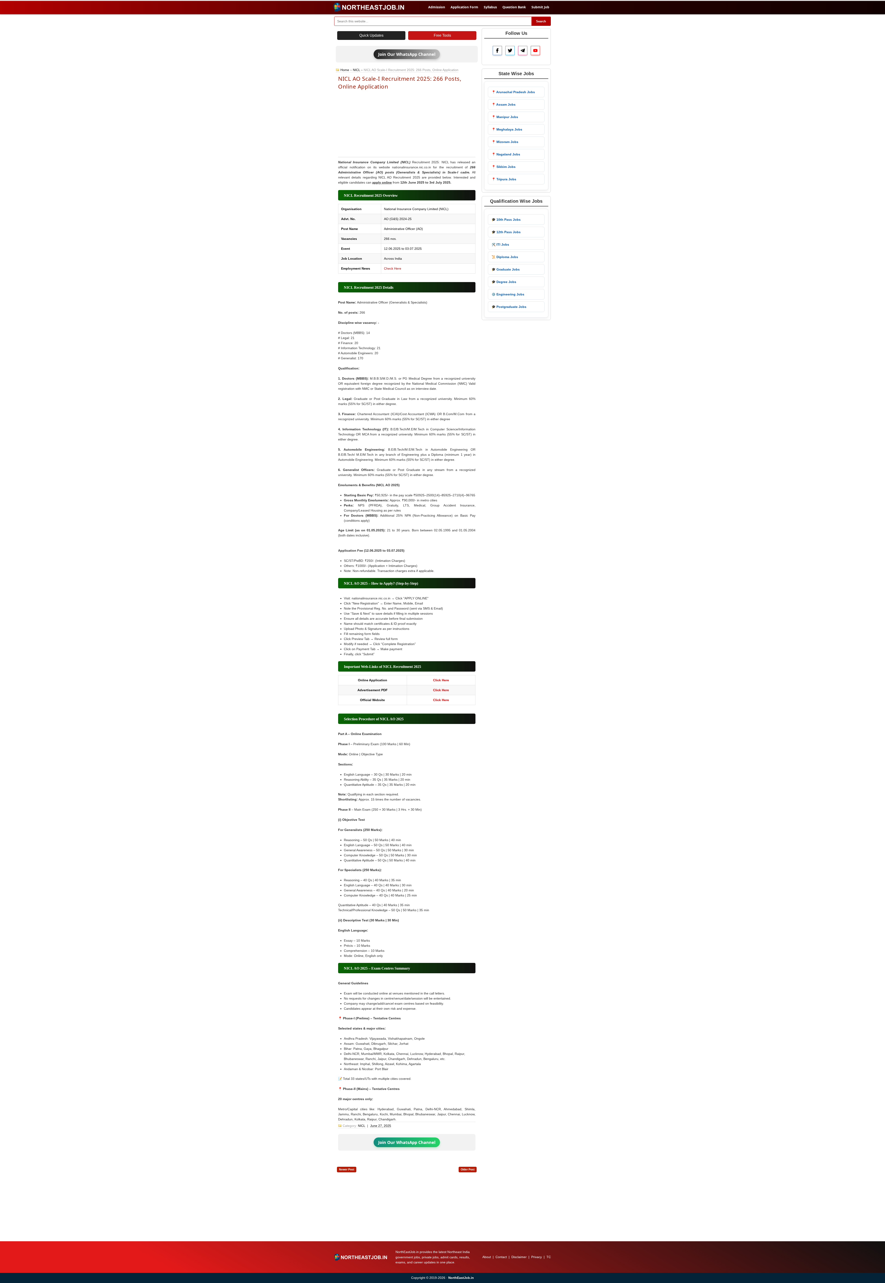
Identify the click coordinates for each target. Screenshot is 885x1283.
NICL (356, 70)
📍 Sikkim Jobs (504, 167)
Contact (501, 1257)
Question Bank (514, 7)
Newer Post (346, 1169)
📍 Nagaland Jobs (506, 154)
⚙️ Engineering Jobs (508, 294)
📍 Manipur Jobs (505, 117)
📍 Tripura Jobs (504, 179)
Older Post (468, 1169)
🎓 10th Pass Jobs (506, 219)
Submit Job (540, 7)
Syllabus (490, 7)
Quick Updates (371, 35)
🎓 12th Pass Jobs (506, 232)
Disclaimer (519, 1257)
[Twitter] (510, 50)
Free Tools (442, 35)
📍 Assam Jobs (504, 104)
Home (344, 70)
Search (541, 21)
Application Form (464, 7)
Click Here (441, 680)
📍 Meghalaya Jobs (507, 129)
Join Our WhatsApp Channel (406, 54)
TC (548, 1257)
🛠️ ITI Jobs (500, 244)
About (486, 1257)
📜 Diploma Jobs (505, 257)
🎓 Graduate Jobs (506, 269)
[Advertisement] (407, 123)
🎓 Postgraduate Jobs (509, 307)
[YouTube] (535, 50)
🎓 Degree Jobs (504, 282)
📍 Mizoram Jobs (505, 142)
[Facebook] (497, 50)
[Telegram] (522, 50)
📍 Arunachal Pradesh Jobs (513, 92)
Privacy (536, 1257)
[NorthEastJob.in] (361, 1257)
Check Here (392, 268)
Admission (436, 7)
